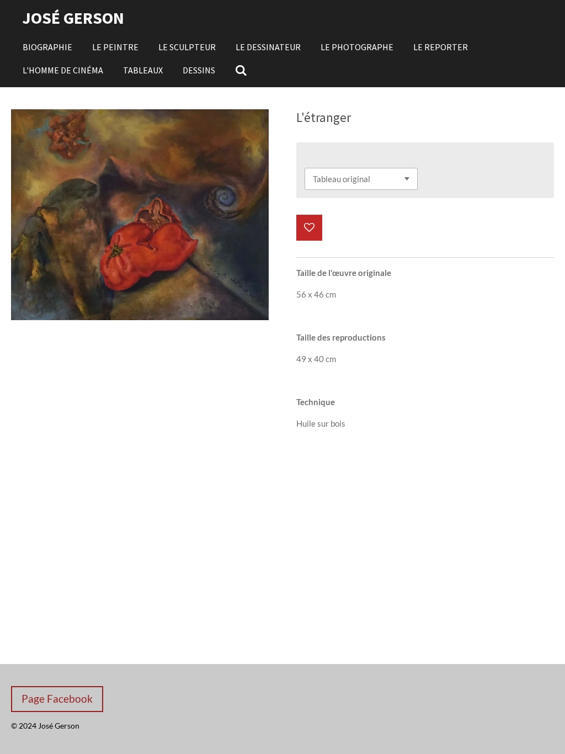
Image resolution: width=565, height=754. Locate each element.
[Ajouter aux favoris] (309, 228)
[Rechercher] (241, 70)
